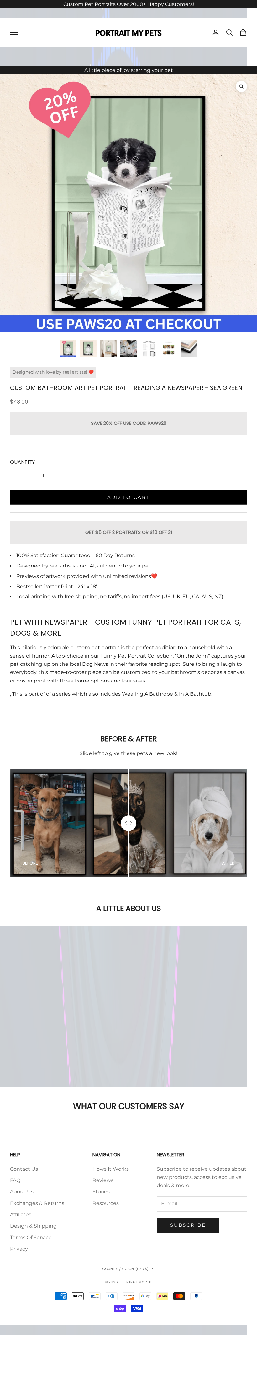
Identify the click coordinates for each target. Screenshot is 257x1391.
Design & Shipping (33, 1226)
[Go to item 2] (88, 348)
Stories (101, 1192)
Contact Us (24, 1169)
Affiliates (20, 1215)
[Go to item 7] (188, 348)
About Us (22, 1192)
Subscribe (188, 1225)
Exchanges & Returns (37, 1203)
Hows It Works (110, 1169)
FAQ (15, 1180)
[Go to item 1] (68, 348)
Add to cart (128, 497)
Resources (105, 1203)
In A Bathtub (195, 694)
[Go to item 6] (168, 348)
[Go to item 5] (148, 348)
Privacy (19, 1249)
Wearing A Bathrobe (147, 694)
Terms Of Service (31, 1237)
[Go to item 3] (108, 348)
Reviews (102, 1180)
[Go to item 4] (128, 348)
